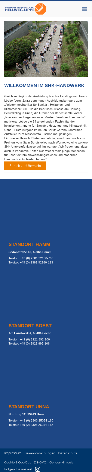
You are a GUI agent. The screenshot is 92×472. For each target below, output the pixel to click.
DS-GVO (40, 462)
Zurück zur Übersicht (25, 166)
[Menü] (84, 9)
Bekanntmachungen (39, 453)
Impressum (12, 453)
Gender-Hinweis (61, 462)
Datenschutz (67, 453)
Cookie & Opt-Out (17, 462)
